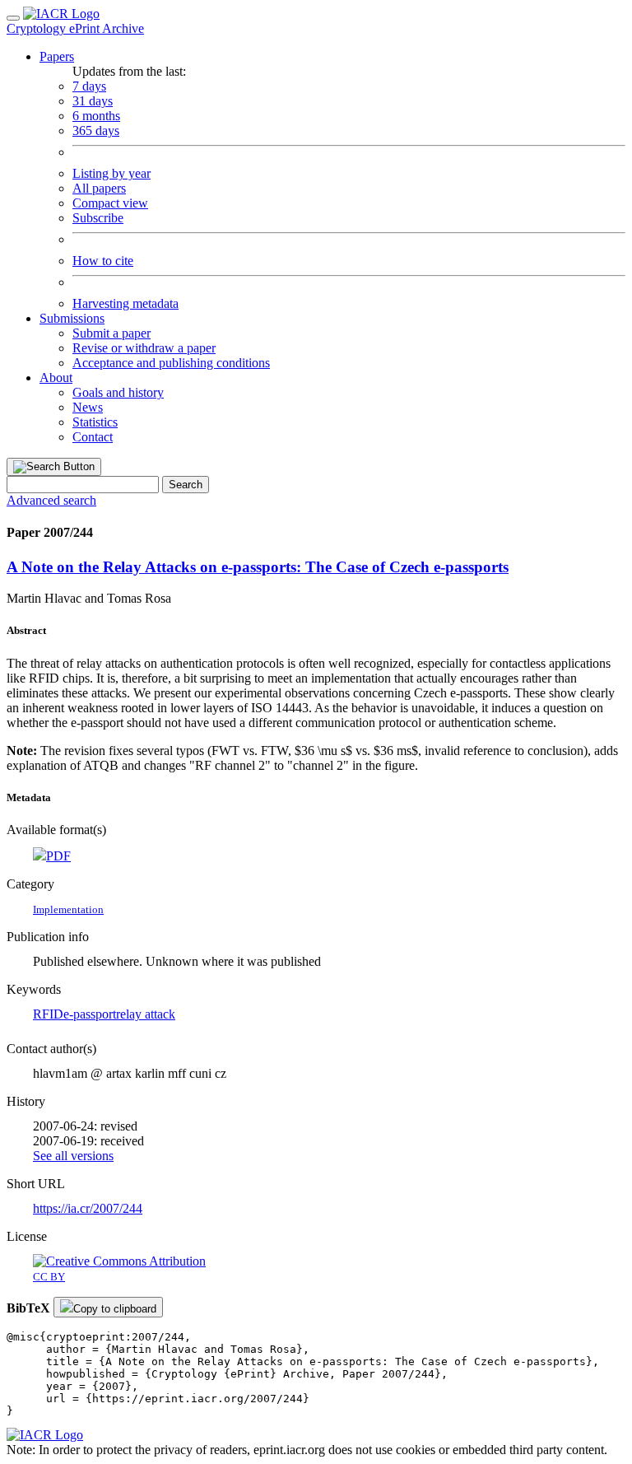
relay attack (145, 1014)
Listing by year (111, 173)
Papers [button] (57, 56)
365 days (95, 131)
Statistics (95, 422)
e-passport (89, 1014)
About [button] (56, 378)
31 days (92, 101)
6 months (96, 116)
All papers (99, 188)
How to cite (102, 261)
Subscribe (97, 218)
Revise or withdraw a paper (144, 348)
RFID (48, 1014)
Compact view (110, 203)
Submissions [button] (72, 318)
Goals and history (118, 392)
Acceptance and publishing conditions (171, 363)
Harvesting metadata (125, 303)
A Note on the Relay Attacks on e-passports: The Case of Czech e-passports (258, 567)
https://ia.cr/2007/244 (87, 1208)
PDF (58, 856)
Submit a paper (111, 333)
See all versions (73, 1156)
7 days (89, 86)
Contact (92, 437)
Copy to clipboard (114, 1309)
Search (185, 484)
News (87, 407)
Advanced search (51, 500)
